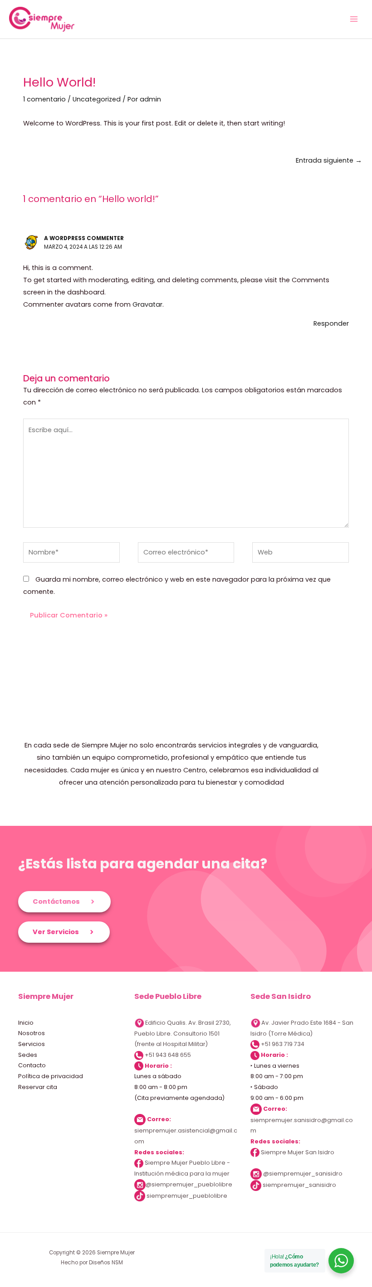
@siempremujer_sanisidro (303, 1173)
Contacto (32, 1065)
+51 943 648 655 (168, 1055)
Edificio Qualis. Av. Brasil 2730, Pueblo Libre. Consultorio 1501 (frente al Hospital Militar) (182, 1033)
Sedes (27, 1055)
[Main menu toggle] (354, 19)
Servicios (31, 1044)
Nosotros (31, 1033)
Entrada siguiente (329, 160)
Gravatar (147, 304)
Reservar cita (37, 1087)
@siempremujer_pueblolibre (189, 1184)
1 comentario (44, 99)
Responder (331, 323)
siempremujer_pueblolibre (187, 1196)
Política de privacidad (50, 1076)
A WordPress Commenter (84, 238)
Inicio (26, 1023)
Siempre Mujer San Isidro (296, 1152)
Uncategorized (97, 99)
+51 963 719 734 (282, 1044)
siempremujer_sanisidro (299, 1185)
